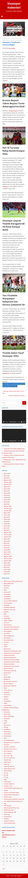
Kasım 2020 (7, 552)
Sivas (7, 40)
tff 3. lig (6, 777)
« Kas (3, 869)
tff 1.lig (6, 773)
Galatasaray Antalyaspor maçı (12, 651)
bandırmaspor (8, 603)
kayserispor (21, 383)
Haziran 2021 (7, 537)
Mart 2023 (7, 491)
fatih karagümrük (9, 636)
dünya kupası (8, 625)
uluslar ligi (7, 814)
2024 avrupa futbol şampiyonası (13, 581)
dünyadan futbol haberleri (11, 627)
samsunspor (7, 734)
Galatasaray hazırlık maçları (12, 662)
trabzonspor (7, 782)
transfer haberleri (9, 784)
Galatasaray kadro (9, 664)
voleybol (6, 819)
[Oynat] (4, 422)
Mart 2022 (7, 517)
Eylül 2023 (7, 478)
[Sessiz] (21, 422)
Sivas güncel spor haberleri (12, 742)
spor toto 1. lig (8, 755)
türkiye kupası (8, 797)
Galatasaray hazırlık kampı (11, 660)
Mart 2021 (7, 543)
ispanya (6, 699)
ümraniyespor (8, 816)
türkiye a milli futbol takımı (11, 792)
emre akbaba (7, 631)
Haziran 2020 (7, 561)
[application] (14, 416)
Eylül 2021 (7, 530)
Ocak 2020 (7, 571)
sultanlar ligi (7, 760)
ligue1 (5, 723)
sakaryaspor (7, 731)
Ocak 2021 (7, 548)
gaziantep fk (7, 673)
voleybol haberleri (9, 821)
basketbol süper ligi (9, 609)
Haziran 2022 (7, 510)
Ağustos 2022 (8, 506)
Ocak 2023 (7, 495)
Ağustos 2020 (8, 556)
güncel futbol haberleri (10, 681)
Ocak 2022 (7, 521)
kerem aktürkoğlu (9, 716)
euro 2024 (7, 633)
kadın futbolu (8, 705)
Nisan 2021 (7, 541)
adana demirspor (9, 583)
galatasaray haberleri (10, 657)
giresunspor (7, 677)
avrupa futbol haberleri (10, 601)
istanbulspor (7, 701)
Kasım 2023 (7, 473)
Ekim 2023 (7, 476)
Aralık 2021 (7, 524)
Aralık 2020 (7, 550)
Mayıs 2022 (7, 513)
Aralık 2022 (7, 497)
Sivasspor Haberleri (14, 5)
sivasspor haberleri (9, 747)
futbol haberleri (12, 383)
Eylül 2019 (7, 574)
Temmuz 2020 (8, 558)
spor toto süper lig (9, 758)
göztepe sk (7, 679)
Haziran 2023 (7, 484)
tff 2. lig (6, 775)
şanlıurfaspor (8, 736)
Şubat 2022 (7, 519)
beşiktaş (6, 612)
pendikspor (7, 729)
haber (4, 40)
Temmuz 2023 (8, 482)
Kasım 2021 (7, 526)
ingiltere (6, 697)
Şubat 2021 (7, 545)
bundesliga (7, 618)
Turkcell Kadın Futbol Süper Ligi (13, 788)
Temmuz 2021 (8, 534)
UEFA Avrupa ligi (8, 810)
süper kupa (7, 762)
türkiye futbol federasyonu (11, 795)
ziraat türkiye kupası (9, 823)
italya (5, 703)
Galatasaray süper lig (10, 670)
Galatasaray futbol (9, 655)
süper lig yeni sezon (9, 768)
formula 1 (6, 642)
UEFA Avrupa (7, 805)
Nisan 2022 (7, 515)
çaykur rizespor (8, 620)
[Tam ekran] (24, 422)
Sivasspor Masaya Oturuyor (16, 395)
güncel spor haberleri (10, 686)
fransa (5, 644)
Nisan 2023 (7, 489)
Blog (13, 38)
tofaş (5, 779)
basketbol (6, 605)
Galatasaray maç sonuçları (11, 666)
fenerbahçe (7, 638)
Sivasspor (11, 40)
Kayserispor (5, 373)
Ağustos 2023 (8, 480)
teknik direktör (8, 771)
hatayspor (7, 692)
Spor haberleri (18, 40)
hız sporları (7, 694)
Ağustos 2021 (8, 532)
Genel (20, 38)
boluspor (6, 616)
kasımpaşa (7, 712)
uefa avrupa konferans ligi (11, 808)
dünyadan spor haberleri (11, 629)
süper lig (6, 764)
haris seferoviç (8, 690)
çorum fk (6, 623)
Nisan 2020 (7, 565)
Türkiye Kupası (13, 111)
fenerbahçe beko (9, 640)
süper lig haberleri (9, 766)
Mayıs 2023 (7, 487)
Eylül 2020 (7, 554)
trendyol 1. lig (8, 786)
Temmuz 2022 (8, 508)
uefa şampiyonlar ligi (10, 812)
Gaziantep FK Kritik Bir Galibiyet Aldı (14, 449)
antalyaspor (7, 596)
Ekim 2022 (7, 502)
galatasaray (7, 649)
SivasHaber (12, 48)
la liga (5, 721)
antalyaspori (7, 599)
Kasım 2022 (7, 500)
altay (5, 590)
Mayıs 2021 (7, 539)
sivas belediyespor (9, 740)
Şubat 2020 (7, 569)
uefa (5, 803)
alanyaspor (7, 585)
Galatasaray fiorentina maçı (12, 653)
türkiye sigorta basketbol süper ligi (14, 799)
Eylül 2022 (7, 504)
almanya (6, 588)
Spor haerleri (7, 753)
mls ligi (6, 727)
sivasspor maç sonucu (10, 749)
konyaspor (7, 718)
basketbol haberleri (9, 607)
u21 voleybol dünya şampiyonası (13, 801)
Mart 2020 (7, 567)
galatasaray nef (8, 668)
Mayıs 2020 (7, 563)
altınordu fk (7, 592)
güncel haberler (8, 684)
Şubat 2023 (7, 493)
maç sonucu (7, 725)
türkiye (6, 790)
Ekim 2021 (7, 528)
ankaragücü (7, 594)
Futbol (16, 38)
